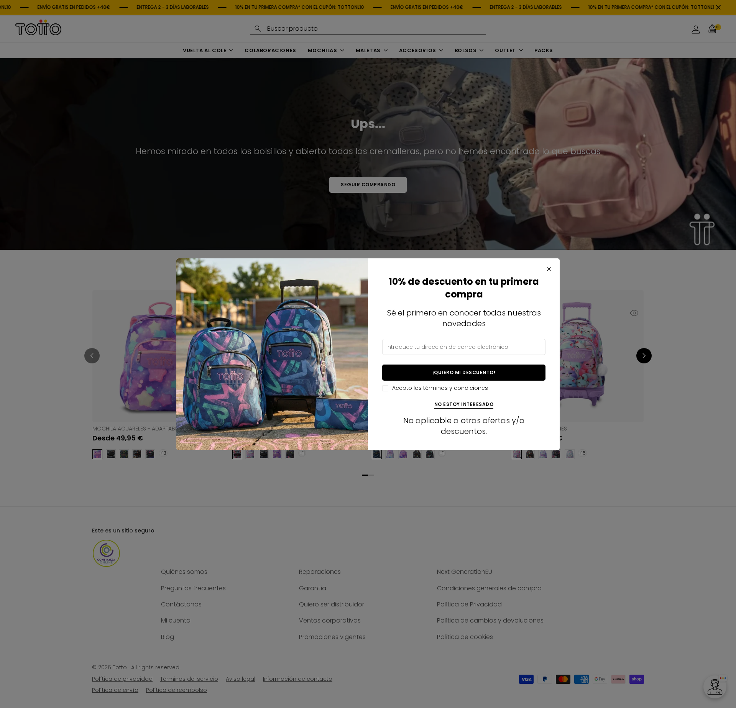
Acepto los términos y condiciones (440, 388)
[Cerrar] (549, 269)
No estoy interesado (464, 404)
